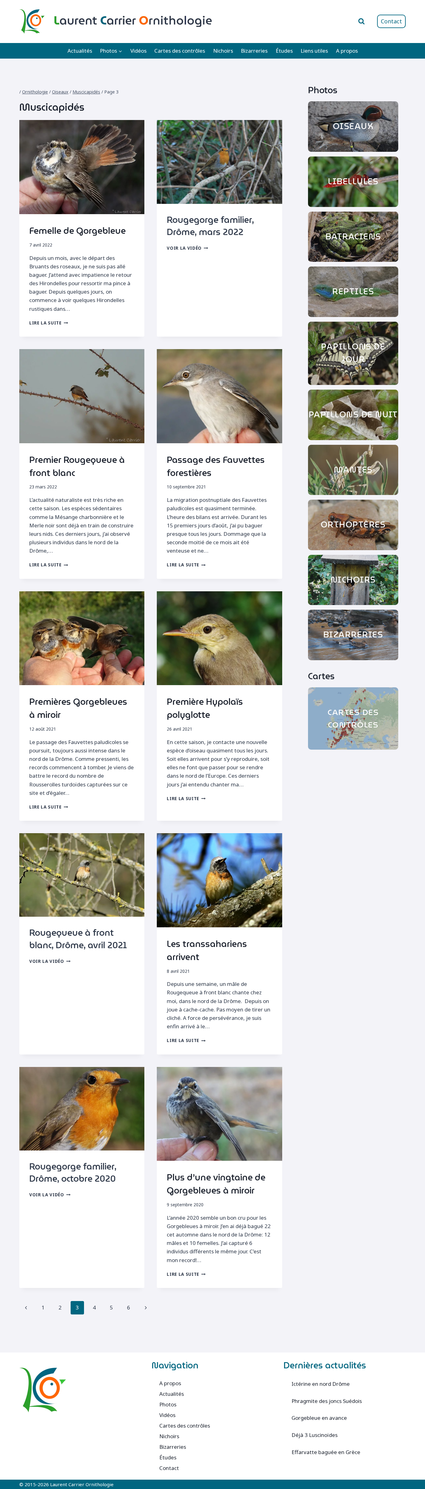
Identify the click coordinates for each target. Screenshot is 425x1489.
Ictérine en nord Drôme (321, 1383)
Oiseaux (60, 92)
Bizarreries (254, 50)
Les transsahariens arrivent (207, 950)
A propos (347, 50)
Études (284, 50)
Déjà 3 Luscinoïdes (315, 1435)
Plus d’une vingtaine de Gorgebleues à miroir (216, 1183)
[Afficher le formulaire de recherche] (361, 21)
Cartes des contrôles (179, 50)
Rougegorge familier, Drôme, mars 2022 (210, 226)
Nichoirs (223, 50)
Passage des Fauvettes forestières (216, 466)
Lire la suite (48, 323)
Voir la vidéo (187, 248)
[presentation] (81, 167)
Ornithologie (35, 92)
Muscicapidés (86, 92)
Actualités (80, 50)
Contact (391, 21)
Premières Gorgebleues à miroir (78, 708)
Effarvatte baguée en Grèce (326, 1452)
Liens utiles (314, 50)
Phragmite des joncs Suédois (327, 1401)
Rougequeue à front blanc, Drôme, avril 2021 (78, 939)
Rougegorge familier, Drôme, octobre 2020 (72, 1172)
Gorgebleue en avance (319, 1417)
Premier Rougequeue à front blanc (77, 466)
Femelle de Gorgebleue (77, 231)
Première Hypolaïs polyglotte (205, 708)
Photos (167, 1404)
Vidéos (138, 50)
